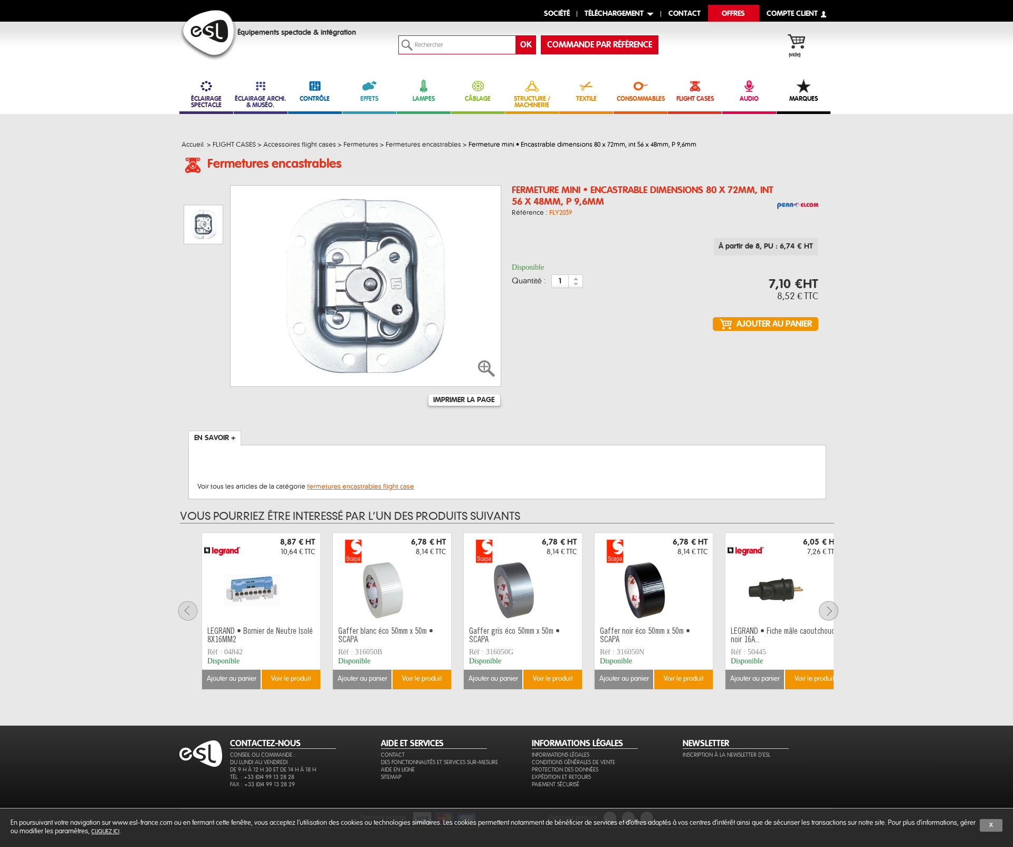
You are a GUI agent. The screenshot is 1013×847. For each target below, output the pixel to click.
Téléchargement (614, 14)
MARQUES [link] (803, 99)
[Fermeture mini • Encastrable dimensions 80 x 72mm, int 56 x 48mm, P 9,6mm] (797, 206)
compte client (792, 14)
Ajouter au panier (231, 678)
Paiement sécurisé (555, 784)
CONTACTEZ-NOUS (265, 743)
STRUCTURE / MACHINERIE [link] (532, 102)
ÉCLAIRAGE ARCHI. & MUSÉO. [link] (260, 102)
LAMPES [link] (424, 99)
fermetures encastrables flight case (360, 486)
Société (557, 14)
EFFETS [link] (369, 99)
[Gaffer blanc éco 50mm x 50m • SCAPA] (392, 578)
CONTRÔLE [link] (315, 99)
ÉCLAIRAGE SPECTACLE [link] (206, 102)
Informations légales (560, 755)
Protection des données (565, 770)
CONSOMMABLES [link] (641, 99)
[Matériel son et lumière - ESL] (208, 35)
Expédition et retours (561, 777)
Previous (194, 611)
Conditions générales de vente (573, 762)
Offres (733, 14)
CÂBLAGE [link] (478, 99)
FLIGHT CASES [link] (695, 99)
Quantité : (529, 281)
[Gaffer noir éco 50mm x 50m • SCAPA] (654, 578)
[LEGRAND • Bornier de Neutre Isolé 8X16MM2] (261, 578)
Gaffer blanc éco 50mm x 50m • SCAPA (385, 635)
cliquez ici (105, 831)
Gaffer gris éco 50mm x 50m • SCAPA (514, 635)
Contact (393, 755)
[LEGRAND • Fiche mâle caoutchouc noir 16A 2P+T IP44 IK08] (784, 578)
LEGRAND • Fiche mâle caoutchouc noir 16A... (783, 635)
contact (684, 14)
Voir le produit (291, 678)
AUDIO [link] (749, 99)
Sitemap (391, 777)
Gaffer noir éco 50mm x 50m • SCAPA (645, 635)
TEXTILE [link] (586, 99)
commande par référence (599, 45)
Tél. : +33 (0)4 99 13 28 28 (262, 777)
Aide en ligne (398, 770)
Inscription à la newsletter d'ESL (726, 755)
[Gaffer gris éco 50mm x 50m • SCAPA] (523, 578)
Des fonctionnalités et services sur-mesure (439, 762)
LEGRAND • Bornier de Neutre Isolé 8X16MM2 (260, 635)
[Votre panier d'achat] (802, 42)
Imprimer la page (463, 400)
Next (835, 611)
